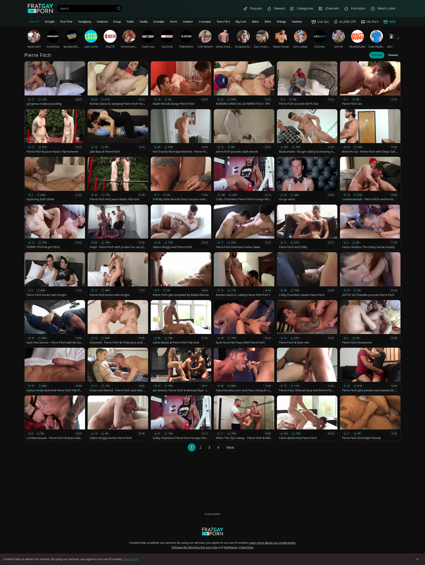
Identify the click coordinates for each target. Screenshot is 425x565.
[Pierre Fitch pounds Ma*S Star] (307, 84)
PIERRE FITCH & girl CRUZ (43, 247)
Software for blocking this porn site (195, 547)
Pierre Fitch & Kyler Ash (294, 342)
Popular (377, 55)
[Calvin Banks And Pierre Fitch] (307, 418)
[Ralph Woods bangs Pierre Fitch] (181, 84)
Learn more (130, 559)
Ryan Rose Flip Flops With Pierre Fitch (240, 342)
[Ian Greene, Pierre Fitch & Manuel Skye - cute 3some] (181, 370)
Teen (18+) (223, 21)
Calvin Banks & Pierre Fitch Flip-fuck (176, 342)
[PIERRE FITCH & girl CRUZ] (55, 227)
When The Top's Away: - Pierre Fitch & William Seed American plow (244, 438)
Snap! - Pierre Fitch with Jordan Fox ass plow (117, 247)
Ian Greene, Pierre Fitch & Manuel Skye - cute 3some (181, 390)
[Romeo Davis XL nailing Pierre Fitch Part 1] (244, 274)
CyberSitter (246, 547)
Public (130, 21)
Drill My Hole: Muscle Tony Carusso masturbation (181, 199)
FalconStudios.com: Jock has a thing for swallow (244, 390)
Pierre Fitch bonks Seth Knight (46, 295)
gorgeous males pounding (44, 104)
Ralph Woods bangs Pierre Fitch (174, 104)
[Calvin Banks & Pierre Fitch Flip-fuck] (181, 322)
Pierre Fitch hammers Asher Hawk (238, 247)
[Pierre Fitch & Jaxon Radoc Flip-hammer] (55, 131)
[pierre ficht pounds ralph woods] (244, 131)
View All (34, 21)
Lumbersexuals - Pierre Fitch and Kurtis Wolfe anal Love (370, 199)
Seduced (102, 21)
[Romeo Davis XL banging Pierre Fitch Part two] (118, 84)
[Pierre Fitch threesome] (370, 322)
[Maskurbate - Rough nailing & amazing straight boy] (307, 131)
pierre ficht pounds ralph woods (237, 151)
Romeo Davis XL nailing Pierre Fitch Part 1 (243, 295)
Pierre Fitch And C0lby (293, 247)
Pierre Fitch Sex (352, 104)
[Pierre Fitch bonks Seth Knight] (55, 274)
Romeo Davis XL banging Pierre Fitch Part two (118, 104)
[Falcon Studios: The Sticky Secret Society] (370, 227)
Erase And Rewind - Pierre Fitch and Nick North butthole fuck (117, 390)
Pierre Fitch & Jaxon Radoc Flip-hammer (53, 151)
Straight (49, 21)
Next (230, 447)
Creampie (205, 21)
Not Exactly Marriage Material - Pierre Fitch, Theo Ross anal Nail (180, 152)
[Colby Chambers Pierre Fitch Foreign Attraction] (244, 179)
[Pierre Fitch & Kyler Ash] (307, 322)
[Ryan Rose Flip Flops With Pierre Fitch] (244, 322)
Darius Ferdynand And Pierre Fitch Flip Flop (54, 390)
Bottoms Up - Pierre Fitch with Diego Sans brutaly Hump (369, 152)
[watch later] (29, 66)
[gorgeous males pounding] (55, 84)
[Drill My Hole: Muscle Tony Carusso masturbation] (181, 179)
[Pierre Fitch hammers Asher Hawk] (244, 227)
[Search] (118, 8)
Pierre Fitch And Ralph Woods (361, 438)
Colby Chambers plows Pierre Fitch (302, 295)
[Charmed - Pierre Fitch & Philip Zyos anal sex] (118, 322)
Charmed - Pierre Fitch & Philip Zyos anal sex (118, 342)
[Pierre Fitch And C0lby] (307, 227)
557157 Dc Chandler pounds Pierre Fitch (368, 295)
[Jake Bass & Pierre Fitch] (118, 131)
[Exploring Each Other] (55, 179)
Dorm (173, 21)
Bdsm (255, 21)
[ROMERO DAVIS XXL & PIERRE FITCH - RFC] (244, 84)
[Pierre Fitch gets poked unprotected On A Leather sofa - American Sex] (370, 370)
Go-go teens (287, 199)
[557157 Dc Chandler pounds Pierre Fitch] (370, 274)
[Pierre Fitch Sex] (370, 84)
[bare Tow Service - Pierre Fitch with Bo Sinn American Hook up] (55, 322)
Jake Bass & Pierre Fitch (105, 151)
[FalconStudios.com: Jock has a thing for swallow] (244, 370)
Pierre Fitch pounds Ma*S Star (299, 104)
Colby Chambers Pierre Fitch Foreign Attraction (243, 199)
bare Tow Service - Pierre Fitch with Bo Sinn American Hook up (55, 342)
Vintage (281, 21)
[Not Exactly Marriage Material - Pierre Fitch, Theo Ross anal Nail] (181, 131)
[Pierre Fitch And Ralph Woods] (370, 418)
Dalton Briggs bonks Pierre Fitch (111, 438)
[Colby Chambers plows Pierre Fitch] (307, 274)
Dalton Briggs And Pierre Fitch (172, 247)
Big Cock (241, 21)
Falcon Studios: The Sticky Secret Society (368, 247)
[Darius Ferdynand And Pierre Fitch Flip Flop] (55, 370)
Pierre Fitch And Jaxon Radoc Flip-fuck (114, 199)
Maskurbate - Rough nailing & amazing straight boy (306, 152)
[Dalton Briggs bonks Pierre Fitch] (118, 418)
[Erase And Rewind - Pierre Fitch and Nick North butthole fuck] (118, 370)
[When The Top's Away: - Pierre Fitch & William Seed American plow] (244, 418)
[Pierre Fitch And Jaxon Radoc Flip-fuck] (118, 179)
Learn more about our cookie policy (272, 543)
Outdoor (188, 21)
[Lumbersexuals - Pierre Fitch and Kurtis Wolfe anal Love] (370, 179)
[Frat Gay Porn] (40, 8)
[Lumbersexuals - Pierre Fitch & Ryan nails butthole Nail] (55, 418)
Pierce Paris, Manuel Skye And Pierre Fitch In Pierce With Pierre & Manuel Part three (307, 390)
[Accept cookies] (417, 559)
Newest (393, 55)
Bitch (268, 21)
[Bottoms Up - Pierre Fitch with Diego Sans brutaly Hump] (370, 131)
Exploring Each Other (40, 199)
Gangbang (84, 21)
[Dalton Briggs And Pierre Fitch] (181, 227)
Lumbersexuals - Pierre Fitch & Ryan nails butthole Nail (55, 438)
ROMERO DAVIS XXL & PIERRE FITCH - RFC (243, 104)
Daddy (144, 21)
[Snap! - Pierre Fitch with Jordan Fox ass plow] (118, 227)
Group (117, 21)
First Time (66, 21)
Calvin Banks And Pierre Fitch (298, 438)
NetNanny (231, 547)
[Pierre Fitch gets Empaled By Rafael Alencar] (181, 274)
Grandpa (158, 21)
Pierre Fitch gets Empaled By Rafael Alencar (181, 295)
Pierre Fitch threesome (357, 342)
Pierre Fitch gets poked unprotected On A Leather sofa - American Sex (369, 390)
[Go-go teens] (307, 179)
